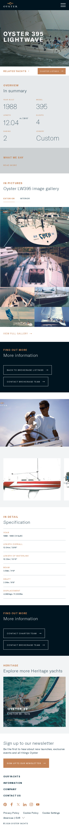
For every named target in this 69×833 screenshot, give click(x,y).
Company (9, 789)
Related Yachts (14, 71)
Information (12, 783)
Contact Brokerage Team (24, 381)
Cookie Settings (51, 813)
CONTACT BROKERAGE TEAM (24, 645)
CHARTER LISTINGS (49, 71)
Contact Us (12, 795)
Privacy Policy (11, 813)
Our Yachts (11, 776)
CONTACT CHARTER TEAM (22, 633)
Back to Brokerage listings (25, 370)
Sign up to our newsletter (24, 763)
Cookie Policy (30, 813)
